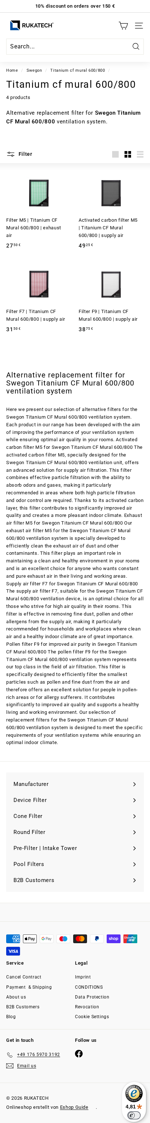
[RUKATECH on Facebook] (79, 1053)
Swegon (34, 70)
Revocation (87, 1006)
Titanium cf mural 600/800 (77, 70)
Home (12, 70)
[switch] (134, 1115)
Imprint (83, 977)
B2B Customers (22, 1006)
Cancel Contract (24, 977)
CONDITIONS (89, 987)
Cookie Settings (92, 1016)
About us (16, 997)
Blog (11, 1016)
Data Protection (92, 997)
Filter (24, 154)
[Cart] (123, 25)
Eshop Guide (74, 1107)
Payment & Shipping (29, 987)
